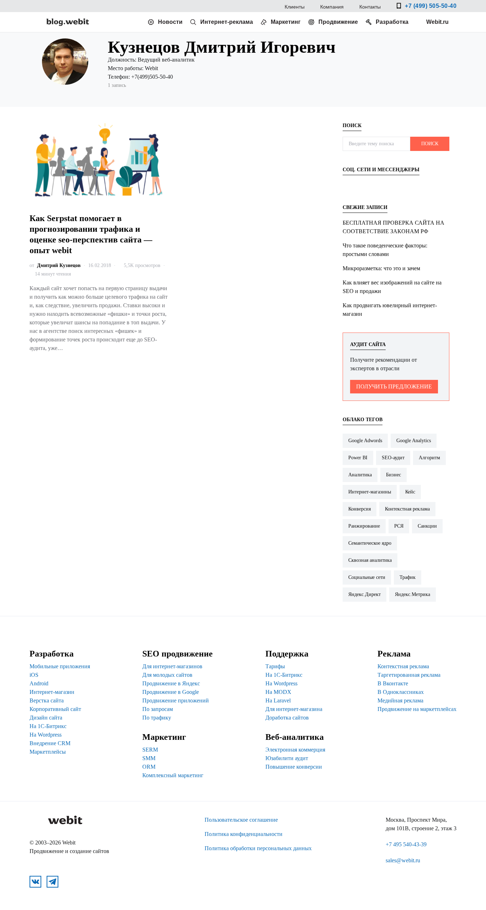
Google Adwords (365, 440)
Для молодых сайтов (167, 675)
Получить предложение (394, 386)
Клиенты (295, 7)
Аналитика (360, 474)
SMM (148, 758)
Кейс (410, 492)
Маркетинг (286, 22)
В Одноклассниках (400, 692)
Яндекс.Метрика (412, 594)
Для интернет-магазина (293, 709)
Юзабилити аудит (286, 758)
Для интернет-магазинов (172, 666)
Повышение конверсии (293, 767)
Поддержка (286, 653)
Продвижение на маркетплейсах (416, 709)
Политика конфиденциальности (243, 834)
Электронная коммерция (295, 750)
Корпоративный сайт (55, 709)
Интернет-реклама (226, 22)
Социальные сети (366, 577)
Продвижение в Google (170, 692)
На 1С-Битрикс (48, 726)
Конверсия (359, 509)
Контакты (370, 7)
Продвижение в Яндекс (171, 683)
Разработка (392, 22)
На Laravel (278, 700)
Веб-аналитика (294, 737)
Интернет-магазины (369, 492)
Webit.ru (437, 22)
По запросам (157, 709)
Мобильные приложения (60, 666)
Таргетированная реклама (408, 675)
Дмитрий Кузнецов (59, 265)
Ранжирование (364, 526)
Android (39, 683)
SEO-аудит (393, 457)
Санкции (427, 526)
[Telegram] (367, 184)
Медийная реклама (400, 700)
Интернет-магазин (52, 692)
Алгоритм (429, 457)
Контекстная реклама (407, 509)
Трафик (408, 577)
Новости (170, 22)
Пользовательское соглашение (241, 820)
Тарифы (275, 666)
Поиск (429, 143)
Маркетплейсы (48, 752)
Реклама (394, 653)
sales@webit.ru (403, 860)
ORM (148, 767)
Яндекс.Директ (364, 594)
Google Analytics (413, 440)
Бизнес (393, 474)
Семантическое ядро (369, 543)
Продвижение (338, 22)
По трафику (156, 718)
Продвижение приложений (175, 700)
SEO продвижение (177, 653)
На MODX (278, 692)
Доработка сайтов (287, 718)
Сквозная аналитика (370, 560)
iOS (34, 675)
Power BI (358, 457)
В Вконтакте (392, 683)
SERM (150, 750)
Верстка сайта (47, 700)
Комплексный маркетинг (173, 775)
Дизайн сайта (46, 718)
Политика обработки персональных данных (258, 848)
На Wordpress (46, 735)
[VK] (350, 184)
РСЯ (398, 526)
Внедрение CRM (50, 743)
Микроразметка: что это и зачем (381, 268)
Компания (332, 7)
